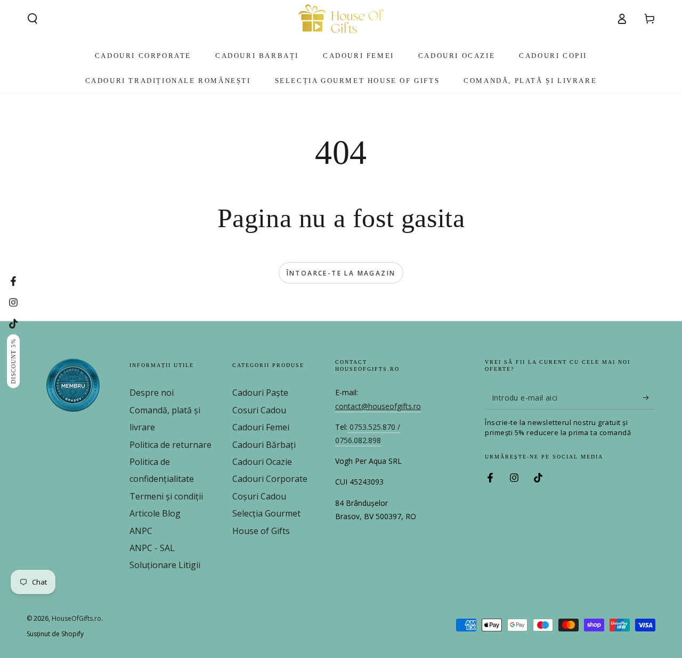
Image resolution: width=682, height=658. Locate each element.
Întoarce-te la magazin (341, 273)
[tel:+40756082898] (348, 427)
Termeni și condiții (166, 496)
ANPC (140, 531)
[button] (32, 18)
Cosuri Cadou (259, 410)
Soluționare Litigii (164, 565)
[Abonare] (649, 397)
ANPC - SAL (152, 548)
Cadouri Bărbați (264, 445)
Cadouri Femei (260, 427)
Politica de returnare (170, 445)
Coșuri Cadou (259, 496)
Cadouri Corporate (269, 479)
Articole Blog (155, 513)
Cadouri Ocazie (262, 462)
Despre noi (151, 392)
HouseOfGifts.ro (76, 618)
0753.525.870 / (375, 427)
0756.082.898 (358, 440)
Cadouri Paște (260, 392)
